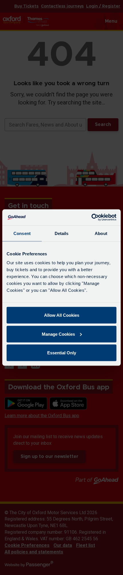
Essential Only (61, 352)
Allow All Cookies (61, 315)
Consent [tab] (22, 233)
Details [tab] (62, 233)
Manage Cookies (58, 333)
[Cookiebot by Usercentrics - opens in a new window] (91, 217)
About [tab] (101, 233)
